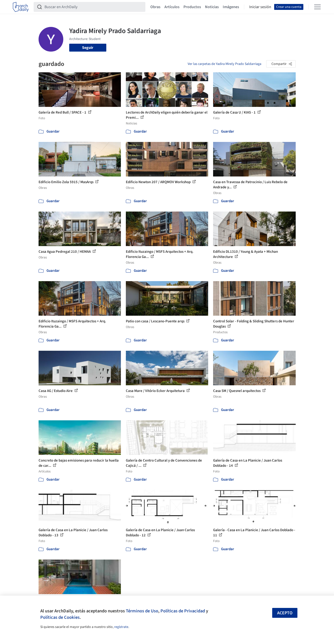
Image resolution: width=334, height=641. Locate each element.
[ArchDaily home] (21, 7)
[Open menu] (317, 7)
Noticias (212, 7)
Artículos (171, 7)
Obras (155, 7)
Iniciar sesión (260, 7)
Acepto (284, 613)
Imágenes (231, 7)
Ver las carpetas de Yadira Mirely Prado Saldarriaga (224, 64)
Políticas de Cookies (60, 617)
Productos (192, 7)
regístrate (121, 626)
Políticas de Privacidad (182, 611)
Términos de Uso (142, 611)
